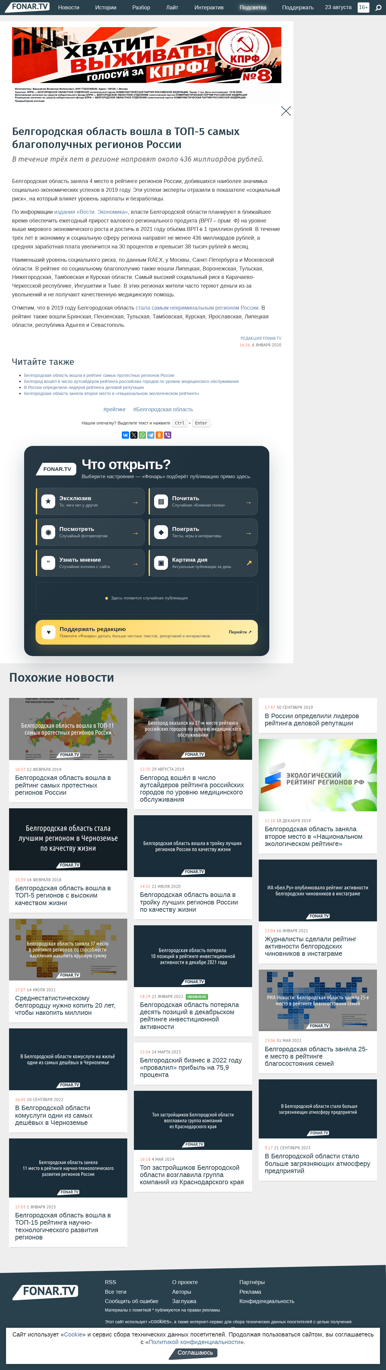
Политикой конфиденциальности (194, 1342)
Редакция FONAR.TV (261, 338)
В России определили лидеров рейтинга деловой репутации (84, 387)
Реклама (250, 1292)
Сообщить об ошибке (131, 1301)
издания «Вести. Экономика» (91, 212)
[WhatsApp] (142, 435)
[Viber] (167, 435)
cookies (160, 1321)
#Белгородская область (163, 409)
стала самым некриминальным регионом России (197, 307)
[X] (134, 435)
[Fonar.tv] (27, 7)
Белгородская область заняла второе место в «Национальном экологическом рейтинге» (111, 393)
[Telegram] (150, 435)
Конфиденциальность (266, 1301)
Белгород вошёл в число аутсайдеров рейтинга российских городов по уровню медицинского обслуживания (131, 381)
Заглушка (184, 1301)
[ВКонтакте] (125, 435)
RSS (110, 1282)
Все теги (115, 1292)
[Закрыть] (286, 111)
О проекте (185, 1282)
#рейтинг (114, 409)
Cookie (73, 1334)
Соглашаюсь (195, 1352)
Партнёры (252, 1282)
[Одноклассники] (159, 435)
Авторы (181, 1292)
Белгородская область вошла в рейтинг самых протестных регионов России (99, 375)
